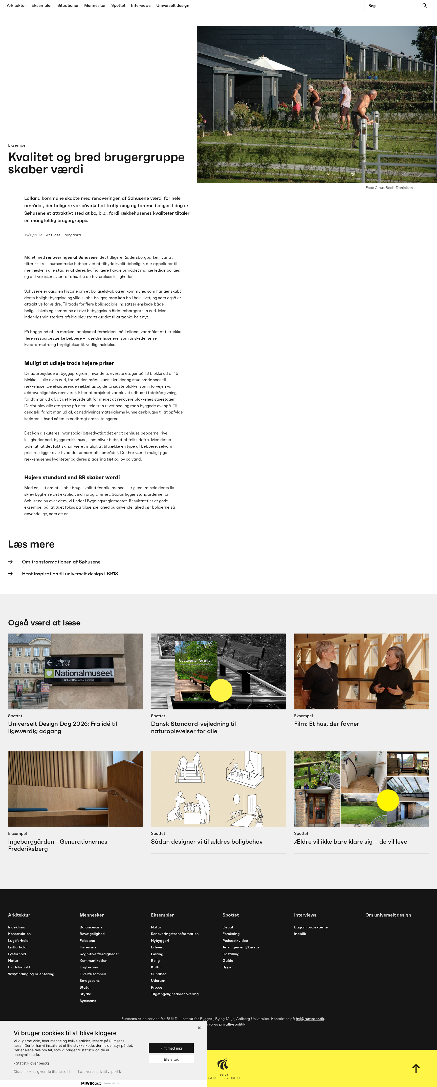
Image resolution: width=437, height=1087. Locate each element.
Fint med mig (171, 1048)
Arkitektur (16, 5)
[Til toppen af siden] (416, 1068)
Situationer (68, 5)
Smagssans (90, 980)
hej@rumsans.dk (310, 1018)
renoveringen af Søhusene (72, 257)
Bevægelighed (92, 933)
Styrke (85, 994)
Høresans (88, 947)
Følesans (87, 940)
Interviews (141, 5)
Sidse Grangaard (66, 235)
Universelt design (172, 5)
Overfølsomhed (93, 974)
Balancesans (91, 927)
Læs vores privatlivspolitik (99, 1072)
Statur (85, 987)
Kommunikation (93, 960)
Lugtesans (89, 967)
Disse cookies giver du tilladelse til (42, 1072)
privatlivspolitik (232, 1024)
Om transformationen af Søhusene (61, 562)
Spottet (118, 5)
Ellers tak (171, 1059)
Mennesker (95, 5)
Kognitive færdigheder (99, 954)
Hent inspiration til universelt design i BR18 (70, 574)
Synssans (88, 1000)
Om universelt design (388, 915)
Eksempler (42, 5)
